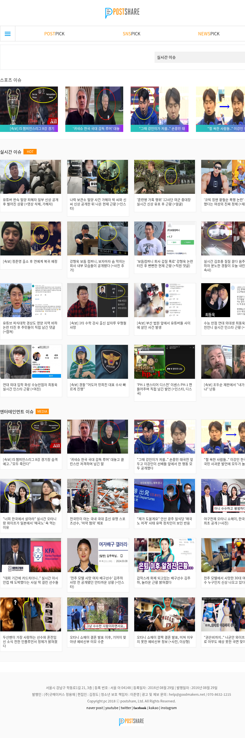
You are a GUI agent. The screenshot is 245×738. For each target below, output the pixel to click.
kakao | (154, 707)
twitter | (127, 707)
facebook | (141, 708)
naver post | (95, 707)
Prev (11, 51)
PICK (54, 33)
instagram (169, 707)
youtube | (112, 707)
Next (142, 51)
